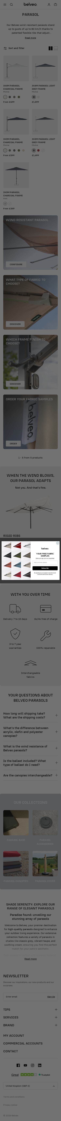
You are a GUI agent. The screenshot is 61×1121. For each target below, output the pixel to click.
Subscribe (45, 568)
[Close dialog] (57, 543)
